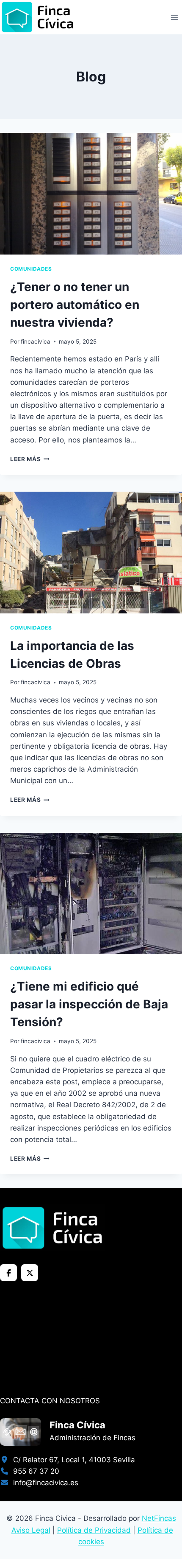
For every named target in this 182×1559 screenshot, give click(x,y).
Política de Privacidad (94, 1530)
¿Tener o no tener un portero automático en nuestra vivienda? (74, 305)
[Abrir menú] (174, 17)
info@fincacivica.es (43, 1482)
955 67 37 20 (34, 1471)
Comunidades (31, 269)
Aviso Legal (30, 1530)
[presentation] (91, 194)
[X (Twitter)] (29, 1272)
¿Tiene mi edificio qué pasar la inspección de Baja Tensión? (89, 1004)
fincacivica (35, 341)
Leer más (30, 459)
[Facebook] (8, 1272)
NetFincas (159, 1518)
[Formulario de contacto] (20, 1432)
